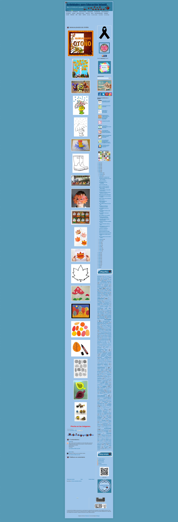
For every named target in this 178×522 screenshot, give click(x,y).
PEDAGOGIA (72, 14)
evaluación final (100, 366)
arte (110, 282)
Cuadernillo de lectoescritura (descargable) (104, 111)
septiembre (101, 239)
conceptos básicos (100, 305)
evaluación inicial (107, 366)
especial (109, 361)
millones (107, 400)
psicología (106, 430)
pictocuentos (108, 419)
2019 (99, 252)
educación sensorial (100, 359)
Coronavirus (107, 311)
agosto (100, 240)
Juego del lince (102, 199)
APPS (76, 14)
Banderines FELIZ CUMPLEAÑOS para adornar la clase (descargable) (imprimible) (105, 117)
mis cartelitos (101, 14)
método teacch (101, 400)
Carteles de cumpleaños (103, 228)
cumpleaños (109, 316)
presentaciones (105, 423)
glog (98, 374)
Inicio (82, 479)
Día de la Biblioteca (106, 327)
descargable (107, 319)
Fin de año (106, 371)
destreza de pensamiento (101, 323)
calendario (99, 292)
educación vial (109, 359)
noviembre (101, 174)
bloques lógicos (103, 291)
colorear (99, 301)
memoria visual (102, 399)
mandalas (106, 394)
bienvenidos (101, 290)
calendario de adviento (101, 293)
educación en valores (106, 355)
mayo (100, 245)
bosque (109, 291)
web (103, 448)
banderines (104, 289)
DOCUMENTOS (68, 13)
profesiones (99, 428)
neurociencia (104, 406)
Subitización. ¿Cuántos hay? (104, 177)
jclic (98, 385)
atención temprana (100, 287)
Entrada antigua (91, 479)
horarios (103, 379)
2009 (99, 267)
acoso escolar (107, 276)
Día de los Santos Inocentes (106, 332)
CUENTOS (84, 14)
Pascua (98, 416)
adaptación (99, 277)
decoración (101, 317)
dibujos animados (106, 346)
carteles (99, 297)
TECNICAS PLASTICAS (82, 11)
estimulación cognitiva (102, 364)
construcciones (106, 309)
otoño (76, 430)
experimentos (101, 367)
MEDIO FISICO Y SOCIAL (80, 13)
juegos (105, 386)
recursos (108, 433)
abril (100, 246)
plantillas (104, 420)
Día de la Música (101, 330)
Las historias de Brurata (102, 464)
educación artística (107, 352)
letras (108, 391)
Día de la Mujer (108, 329)
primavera (99, 424)
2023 (99, 167)
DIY (106, 350)
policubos (101, 422)
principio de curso (107, 425)
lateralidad (107, 388)
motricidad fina (101, 403)
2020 (99, 171)
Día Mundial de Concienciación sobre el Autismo (104, 343)
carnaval (99, 295)
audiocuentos (109, 287)
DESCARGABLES (68, 11)
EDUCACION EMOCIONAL (99, 13)
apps (103, 280)
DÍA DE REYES (102, 333)
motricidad (106, 402)
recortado (99, 433)
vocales (98, 448)
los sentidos (107, 393)
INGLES (92, 13)
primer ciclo (105, 424)
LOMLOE (101, 393)
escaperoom (108, 360)
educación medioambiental (104, 357)
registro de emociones (105, 434)
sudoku (106, 442)
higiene (106, 378)
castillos (104, 297)
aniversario (105, 279)
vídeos (106, 447)
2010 (99, 265)
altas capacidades (106, 278)
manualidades (72, 430)
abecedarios (99, 276)
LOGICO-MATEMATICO (105, 11)
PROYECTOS (88, 13)
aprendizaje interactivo (106, 281)
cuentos (99, 315)
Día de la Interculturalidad (107, 328)
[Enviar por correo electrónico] (77, 430)
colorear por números (107, 301)
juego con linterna (103, 385)
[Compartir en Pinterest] (82, 430)
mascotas (99, 398)
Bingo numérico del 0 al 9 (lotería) (105, 198)
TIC (105, 444)
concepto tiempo (106, 304)
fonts (108, 372)
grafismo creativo (107, 375)
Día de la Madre (101, 329)
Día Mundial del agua (102, 345)
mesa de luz (109, 399)
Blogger (98, 515)
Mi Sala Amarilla (101, 460)
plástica (110, 420)
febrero (100, 249)
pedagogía (100, 417)
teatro (104, 443)
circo (109, 298)
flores (104, 372)
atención (106, 286)
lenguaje (102, 391)
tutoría (105, 445)
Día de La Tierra (108, 330)
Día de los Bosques (103, 331)
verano (99, 447)
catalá (109, 297)
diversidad (99, 350)
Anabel (70, 441)
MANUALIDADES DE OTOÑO (104, 231)
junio (100, 243)
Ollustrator (87, 515)
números (106, 409)
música (109, 403)
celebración (100, 298)
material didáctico (107, 398)
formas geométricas (100, 373)
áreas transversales (104, 282)
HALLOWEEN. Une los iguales (104, 215)
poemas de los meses (103, 421)
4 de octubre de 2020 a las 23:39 (74, 448)
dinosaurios (99, 347)
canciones (105, 294)
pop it (105, 422)
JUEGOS (80, 14)
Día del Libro (109, 333)
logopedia (109, 392)
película (107, 418)
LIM (98, 392)
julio (100, 242)
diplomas (107, 347)
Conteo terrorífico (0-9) (103, 184)
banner (110, 289)
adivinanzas (105, 277)
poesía (110, 421)
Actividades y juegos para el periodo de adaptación (105, 146)
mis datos (88, 14)
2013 (99, 261)
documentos (100, 351)
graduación (109, 374)
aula (100, 288)
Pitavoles (100, 463)
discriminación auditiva (102, 348)
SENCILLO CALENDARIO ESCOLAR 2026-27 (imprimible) (106, 136)
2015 (99, 258)
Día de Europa (104, 326)
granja (106, 376)
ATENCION (73, 13)
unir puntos (106, 446)
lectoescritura (100, 389)
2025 (99, 164)
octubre (100, 175)
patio (104, 416)
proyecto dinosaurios (105, 429)
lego (98, 391)
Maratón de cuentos (100, 397)
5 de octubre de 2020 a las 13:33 (74, 454)
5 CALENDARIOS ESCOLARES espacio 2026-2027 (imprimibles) (106, 131)
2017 (99, 255)
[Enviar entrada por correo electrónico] (75, 429)
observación (99, 410)
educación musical (105, 358)
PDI (107, 416)
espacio (105, 361)
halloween (99, 378)
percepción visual (100, 419)
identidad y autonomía (102, 380)
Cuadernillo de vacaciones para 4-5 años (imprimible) (106, 126)
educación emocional (106, 354)
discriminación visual (102, 349)
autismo (107, 288)
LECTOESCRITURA (97, 11)
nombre (98, 408)
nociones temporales (106, 407)
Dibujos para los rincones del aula (105, 232)
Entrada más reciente (70, 479)
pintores (98, 420)
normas (105, 408)
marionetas (107, 397)
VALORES (67, 14)
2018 (99, 254)
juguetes (109, 387)
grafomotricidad (100, 376)
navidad (109, 405)
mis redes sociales (94, 14)
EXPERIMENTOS (75, 11)
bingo (106, 290)
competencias (107, 302)
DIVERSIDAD (106, 13)
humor (108, 379)
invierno (107, 384)
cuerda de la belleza (107, 315)
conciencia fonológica (104, 306)
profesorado (107, 428)
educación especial (105, 356)
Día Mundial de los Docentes (106, 344)
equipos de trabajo (102, 360)
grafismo (101, 375)
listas (101, 392)
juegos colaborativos (101, 387)
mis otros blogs (106, 14)
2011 (99, 264)
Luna (98, 394)
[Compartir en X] (79, 430)
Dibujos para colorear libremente (105, 194)
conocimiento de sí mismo (102, 307)
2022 (99, 168)
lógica (105, 392)
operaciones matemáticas (102, 411)
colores (100, 302)
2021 (99, 170)
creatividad (109, 312)
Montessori (104, 401)
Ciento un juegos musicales (104, 186)
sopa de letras (101, 442)
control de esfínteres (101, 310)
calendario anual (106, 292)
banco (98, 289)
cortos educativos (101, 312)
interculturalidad (100, 384)
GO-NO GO (103, 374)
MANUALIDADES (90, 11)
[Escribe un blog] (78, 430)
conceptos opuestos (108, 305)
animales (99, 279)
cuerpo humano (102, 316)
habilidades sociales (106, 377)
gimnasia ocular (107, 373)
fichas (102, 370)
